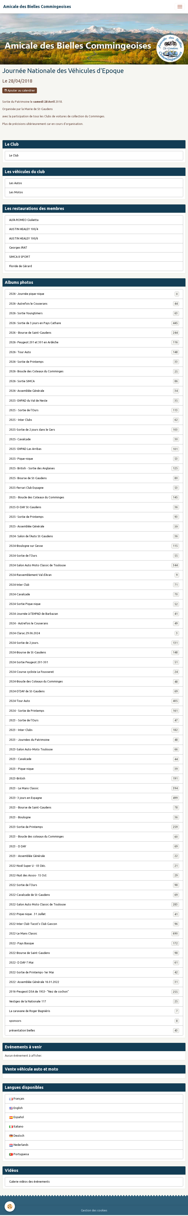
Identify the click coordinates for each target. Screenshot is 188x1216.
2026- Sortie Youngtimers (93, 313)
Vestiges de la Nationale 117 (93, 1001)
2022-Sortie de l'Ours (93, 884)
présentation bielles (93, 1030)
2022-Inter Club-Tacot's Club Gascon (93, 923)
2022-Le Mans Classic (93, 933)
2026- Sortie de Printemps (93, 361)
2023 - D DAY (93, 846)
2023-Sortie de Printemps (93, 826)
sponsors (93, 1020)
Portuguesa (21, 1154)
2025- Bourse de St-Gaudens (93, 478)
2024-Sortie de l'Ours (93, 555)
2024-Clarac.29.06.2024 (93, 633)
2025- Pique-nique (93, 458)
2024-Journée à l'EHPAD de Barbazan (93, 613)
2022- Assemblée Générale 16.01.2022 (93, 981)
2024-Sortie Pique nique (93, 603)
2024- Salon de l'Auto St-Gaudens (93, 536)
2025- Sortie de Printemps (93, 516)
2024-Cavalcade (93, 594)
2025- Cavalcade (93, 439)
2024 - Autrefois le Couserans (93, 623)
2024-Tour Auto (93, 700)
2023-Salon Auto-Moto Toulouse (93, 749)
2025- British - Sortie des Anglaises (93, 468)
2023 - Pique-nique (93, 768)
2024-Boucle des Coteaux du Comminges (93, 681)
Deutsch (18, 1135)
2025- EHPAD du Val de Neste (93, 400)
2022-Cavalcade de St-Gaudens (93, 894)
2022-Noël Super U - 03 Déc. (93, 865)
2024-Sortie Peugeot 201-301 (93, 662)
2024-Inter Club (93, 584)
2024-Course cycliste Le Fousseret (93, 671)
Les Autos (15, 183)
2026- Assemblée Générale (93, 390)
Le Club (14, 155)
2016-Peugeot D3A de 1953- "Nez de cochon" (93, 991)
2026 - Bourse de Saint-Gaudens (93, 332)
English (18, 1107)
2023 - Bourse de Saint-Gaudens (93, 807)
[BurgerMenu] (180, 6)
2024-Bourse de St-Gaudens (93, 652)
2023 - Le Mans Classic (93, 788)
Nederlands (20, 1144)
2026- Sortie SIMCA (93, 381)
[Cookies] (10, 1206)
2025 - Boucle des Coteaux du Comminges (93, 497)
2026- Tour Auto (93, 352)
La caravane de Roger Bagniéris (93, 1010)
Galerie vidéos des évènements (29, 1181)
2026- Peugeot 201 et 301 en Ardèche (93, 342)
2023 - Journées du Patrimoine (93, 739)
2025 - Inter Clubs (93, 419)
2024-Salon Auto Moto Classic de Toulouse (93, 565)
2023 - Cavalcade (93, 758)
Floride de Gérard (20, 266)
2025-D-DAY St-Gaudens (93, 507)
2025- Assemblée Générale (93, 526)
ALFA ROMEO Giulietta (24, 219)
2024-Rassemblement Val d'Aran (93, 574)
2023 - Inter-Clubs (93, 729)
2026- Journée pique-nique (93, 293)
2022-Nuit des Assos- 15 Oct (93, 875)
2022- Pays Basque (93, 943)
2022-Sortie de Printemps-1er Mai (93, 972)
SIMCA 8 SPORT (19, 256)
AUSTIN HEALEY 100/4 (23, 229)
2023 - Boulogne (93, 817)
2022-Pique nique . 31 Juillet (93, 914)
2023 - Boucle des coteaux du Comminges (93, 836)
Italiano (18, 1126)
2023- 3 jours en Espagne (93, 797)
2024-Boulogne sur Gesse (93, 545)
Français (18, 1098)
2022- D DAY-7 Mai (93, 962)
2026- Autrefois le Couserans (93, 303)
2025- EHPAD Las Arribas (93, 448)
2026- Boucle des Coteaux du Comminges (93, 371)
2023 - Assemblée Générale (93, 855)
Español (18, 1117)
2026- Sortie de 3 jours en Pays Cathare (93, 323)
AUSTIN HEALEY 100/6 (23, 238)
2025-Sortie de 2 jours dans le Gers (93, 429)
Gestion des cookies (94, 1210)
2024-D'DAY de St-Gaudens (93, 691)
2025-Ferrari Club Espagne (93, 487)
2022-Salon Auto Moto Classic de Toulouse (93, 904)
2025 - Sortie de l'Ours (93, 410)
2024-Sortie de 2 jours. (93, 642)
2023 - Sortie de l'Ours (93, 720)
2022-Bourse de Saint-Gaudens (93, 952)
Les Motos (16, 192)
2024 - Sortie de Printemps (93, 710)
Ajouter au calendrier (21, 90)
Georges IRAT (18, 247)
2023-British (93, 778)
